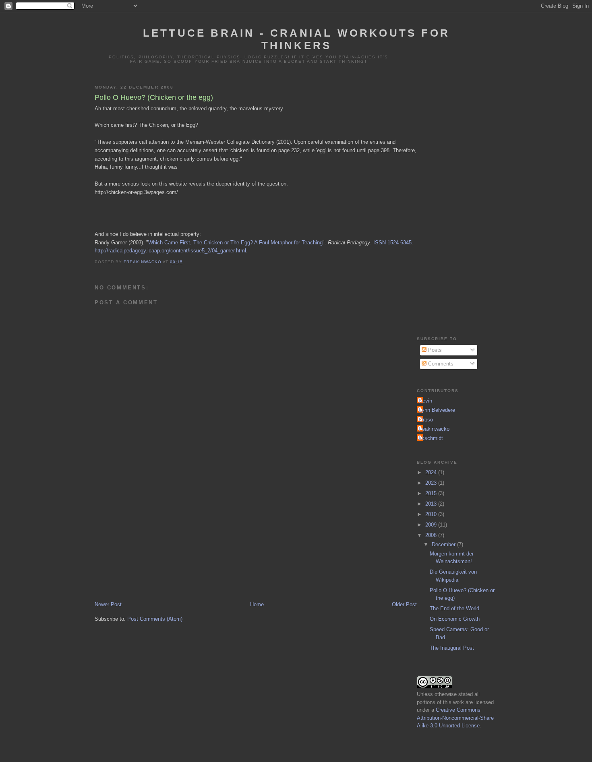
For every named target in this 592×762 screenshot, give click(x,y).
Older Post (404, 604)
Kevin (425, 401)
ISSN (379, 243)
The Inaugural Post (452, 648)
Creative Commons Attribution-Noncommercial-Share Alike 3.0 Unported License (455, 718)
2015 (431, 493)
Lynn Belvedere (437, 410)
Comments (439, 364)
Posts (434, 350)
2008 (431, 535)
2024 (431, 472)
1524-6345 (399, 243)
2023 (431, 483)
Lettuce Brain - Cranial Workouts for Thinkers (296, 39)
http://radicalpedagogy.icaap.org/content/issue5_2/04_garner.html (170, 251)
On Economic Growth (455, 619)
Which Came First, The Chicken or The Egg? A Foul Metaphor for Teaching (235, 243)
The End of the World (454, 608)
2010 (431, 514)
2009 (431, 525)
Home (257, 604)
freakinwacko (434, 429)
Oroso (426, 420)
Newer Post (108, 604)
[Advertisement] (256, 539)
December (444, 544)
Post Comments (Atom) (154, 619)
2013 (431, 504)
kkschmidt (431, 438)
